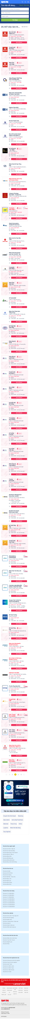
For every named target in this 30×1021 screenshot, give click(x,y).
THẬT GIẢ (26, 992)
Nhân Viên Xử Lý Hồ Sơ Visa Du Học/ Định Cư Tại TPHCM (15, 746)
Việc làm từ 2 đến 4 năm (8, 966)
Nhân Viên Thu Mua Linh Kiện (15, 571)
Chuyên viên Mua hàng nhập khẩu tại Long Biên (12, 48)
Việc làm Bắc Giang (7, 882)
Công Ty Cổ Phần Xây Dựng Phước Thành (16, 241)
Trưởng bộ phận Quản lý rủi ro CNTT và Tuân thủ (12, 208)
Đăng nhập (26, 5)
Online (20, 823)
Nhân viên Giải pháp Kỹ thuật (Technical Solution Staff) (14, 644)
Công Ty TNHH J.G (13, 151)
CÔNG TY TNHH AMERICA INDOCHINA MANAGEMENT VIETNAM (17, 95)
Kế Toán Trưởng (13, 614)
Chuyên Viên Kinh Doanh (9, 816)
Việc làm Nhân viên (7, 919)
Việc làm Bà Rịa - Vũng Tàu (9, 876)
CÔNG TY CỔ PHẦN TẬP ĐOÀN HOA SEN (17, 196)
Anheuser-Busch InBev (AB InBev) (17, 497)
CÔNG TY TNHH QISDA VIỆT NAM (16, 359)
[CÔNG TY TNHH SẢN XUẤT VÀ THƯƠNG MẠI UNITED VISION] (5, 675)
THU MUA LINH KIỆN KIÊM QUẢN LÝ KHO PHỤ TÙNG (15, 586)
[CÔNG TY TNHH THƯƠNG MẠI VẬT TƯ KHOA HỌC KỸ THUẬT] (5, 762)
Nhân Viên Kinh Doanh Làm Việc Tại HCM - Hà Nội (14, 253)
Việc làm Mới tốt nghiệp (8, 917)
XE (9, 992)
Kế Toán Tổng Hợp (12, 526)
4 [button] (18, 774)
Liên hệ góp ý (3, 1016)
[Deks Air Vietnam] (5, 617)
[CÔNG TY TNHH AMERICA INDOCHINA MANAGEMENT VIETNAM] (5, 95)
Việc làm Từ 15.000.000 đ (8, 901)
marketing (20, 816)
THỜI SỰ (4, 990)
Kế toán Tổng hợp (12, 628)
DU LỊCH (9, 994)
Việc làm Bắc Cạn (7, 880)
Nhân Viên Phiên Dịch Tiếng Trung (14, 312)
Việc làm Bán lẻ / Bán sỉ (8, 854)
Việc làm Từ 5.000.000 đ (8, 895)
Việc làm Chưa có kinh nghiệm (10, 962)
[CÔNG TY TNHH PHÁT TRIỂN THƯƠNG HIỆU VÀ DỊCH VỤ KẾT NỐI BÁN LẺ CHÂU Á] (5, 285)
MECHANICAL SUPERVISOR (12, 556)
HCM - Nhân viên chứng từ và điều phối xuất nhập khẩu (12, 730)
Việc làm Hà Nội (6, 871)
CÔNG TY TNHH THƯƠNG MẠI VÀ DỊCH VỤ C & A (17, 167)
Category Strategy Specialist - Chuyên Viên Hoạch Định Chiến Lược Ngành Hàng (15, 194)
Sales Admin (6, 819)
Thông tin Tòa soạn (5, 1012)
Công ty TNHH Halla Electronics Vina (17, 328)
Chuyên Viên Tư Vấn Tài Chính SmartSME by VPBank (15, 600)
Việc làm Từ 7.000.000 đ (8, 897)
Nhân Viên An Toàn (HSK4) (12, 464)
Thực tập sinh (6, 831)
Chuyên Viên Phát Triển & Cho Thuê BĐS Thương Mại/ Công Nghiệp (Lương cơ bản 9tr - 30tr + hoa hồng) (12, 541)
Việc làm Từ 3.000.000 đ (8, 893)
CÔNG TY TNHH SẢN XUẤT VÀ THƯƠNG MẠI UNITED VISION (17, 674)
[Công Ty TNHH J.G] (5, 150)
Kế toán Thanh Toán (14, 120)
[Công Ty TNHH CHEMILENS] (5, 255)
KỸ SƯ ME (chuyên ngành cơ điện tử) (11, 433)
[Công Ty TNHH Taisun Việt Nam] (5, 558)
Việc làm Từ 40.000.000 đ (9, 906)
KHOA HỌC (20, 990)
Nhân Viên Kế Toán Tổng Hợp (15, 164)
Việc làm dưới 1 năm (7, 964)
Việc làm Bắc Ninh (7, 884)
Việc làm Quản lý (6, 923)
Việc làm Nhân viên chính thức (10, 938)
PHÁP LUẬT (4, 994)
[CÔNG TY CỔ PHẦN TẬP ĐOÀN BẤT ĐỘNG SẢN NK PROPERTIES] (5, 630)
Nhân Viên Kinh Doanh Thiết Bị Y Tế (12, 760)
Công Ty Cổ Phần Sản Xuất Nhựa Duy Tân (17, 687)
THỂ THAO (20, 988)
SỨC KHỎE (20, 992)
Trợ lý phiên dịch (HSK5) (12, 418)
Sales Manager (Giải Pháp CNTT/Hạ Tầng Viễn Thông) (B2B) (15, 78)
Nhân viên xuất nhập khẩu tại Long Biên (12, 63)
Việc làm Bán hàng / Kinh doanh (10, 852)
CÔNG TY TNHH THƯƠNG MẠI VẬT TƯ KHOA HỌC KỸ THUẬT (17, 763)
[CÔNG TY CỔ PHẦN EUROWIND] (5, 123)
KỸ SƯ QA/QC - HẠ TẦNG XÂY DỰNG (12, 149)
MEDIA (4, 988)
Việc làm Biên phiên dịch (8, 860)
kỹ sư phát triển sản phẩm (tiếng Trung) (12, 449)
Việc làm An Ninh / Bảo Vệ (9, 848)
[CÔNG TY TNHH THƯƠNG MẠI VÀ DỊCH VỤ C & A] (5, 166)
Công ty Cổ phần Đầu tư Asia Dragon (17, 702)
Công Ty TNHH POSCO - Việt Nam (16, 646)
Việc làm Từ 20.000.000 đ (9, 902)
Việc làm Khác (6, 943)
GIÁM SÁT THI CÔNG (14, 672)
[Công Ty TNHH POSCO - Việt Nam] (5, 645)
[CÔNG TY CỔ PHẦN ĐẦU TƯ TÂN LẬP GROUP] (5, 313)
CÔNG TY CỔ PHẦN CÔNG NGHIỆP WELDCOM (16, 35)
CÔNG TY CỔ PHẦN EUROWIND (16, 122)
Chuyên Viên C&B (12, 699)
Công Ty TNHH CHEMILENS (15, 255)
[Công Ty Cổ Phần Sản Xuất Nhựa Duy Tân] (5, 688)
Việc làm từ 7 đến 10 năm (8, 969)
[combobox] (15, 9)
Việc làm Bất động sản (8, 858)
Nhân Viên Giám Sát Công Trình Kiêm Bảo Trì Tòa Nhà (12, 283)
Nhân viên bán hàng (15, 827)
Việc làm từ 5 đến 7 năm (8, 968)
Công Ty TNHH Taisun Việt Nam (16, 559)
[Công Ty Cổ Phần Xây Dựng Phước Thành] (5, 240)
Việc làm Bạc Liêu (7, 878)
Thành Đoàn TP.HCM (5, 1013)
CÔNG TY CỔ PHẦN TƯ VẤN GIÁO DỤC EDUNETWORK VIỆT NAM (17, 748)
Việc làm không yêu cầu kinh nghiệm (11, 960)
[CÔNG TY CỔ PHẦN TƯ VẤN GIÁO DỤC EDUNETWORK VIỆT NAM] (5, 747)
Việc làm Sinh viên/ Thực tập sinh (10, 915)
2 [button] (12, 774)
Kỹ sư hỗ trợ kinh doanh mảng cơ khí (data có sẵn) (15, 134)
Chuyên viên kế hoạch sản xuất (12, 372)
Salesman (5, 823)
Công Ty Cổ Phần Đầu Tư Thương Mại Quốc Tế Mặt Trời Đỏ (17, 344)
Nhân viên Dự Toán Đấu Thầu (15, 238)
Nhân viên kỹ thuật (12, 341)
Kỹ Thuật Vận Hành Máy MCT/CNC (12, 326)
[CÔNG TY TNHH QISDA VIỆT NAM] (5, 359)
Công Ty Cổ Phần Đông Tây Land (16, 270)
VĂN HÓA (15, 991)
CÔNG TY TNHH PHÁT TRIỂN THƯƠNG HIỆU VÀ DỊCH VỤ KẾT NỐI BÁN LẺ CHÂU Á (18, 285)
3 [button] (15, 774)
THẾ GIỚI (4, 992)
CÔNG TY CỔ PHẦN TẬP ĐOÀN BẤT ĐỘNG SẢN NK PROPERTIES (18, 631)
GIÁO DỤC (26, 988)
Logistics (5, 827)
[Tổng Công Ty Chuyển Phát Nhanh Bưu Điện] (5, 181)
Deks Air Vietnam (13, 616)
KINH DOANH (9, 988)
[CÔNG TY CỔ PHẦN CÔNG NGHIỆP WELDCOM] (5, 34)
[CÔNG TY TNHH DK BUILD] (5, 300)
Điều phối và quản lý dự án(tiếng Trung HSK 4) (12, 357)
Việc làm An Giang (7, 874)
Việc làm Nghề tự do (7, 941)
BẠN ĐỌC (26, 990)
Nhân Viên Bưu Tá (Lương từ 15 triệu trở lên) (15, 179)
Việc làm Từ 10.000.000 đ (8, 899)
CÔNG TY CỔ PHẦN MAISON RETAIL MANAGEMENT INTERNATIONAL (17, 717)
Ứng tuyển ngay (19, 42)
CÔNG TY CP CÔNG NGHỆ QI (15, 81)
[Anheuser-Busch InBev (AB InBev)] (5, 497)
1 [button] (9, 774)
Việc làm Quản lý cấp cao (8, 925)
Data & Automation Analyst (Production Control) (14, 224)
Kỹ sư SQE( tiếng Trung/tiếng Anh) (12, 387)
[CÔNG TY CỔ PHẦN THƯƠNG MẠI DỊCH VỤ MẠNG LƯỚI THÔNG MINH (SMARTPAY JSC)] (5, 602)
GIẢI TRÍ (15, 993)
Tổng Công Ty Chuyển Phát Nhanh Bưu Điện (17, 181)
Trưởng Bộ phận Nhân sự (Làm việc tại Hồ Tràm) (12, 268)
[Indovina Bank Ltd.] (5, 210)
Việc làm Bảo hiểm (7, 856)
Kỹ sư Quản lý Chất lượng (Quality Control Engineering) (15, 658)
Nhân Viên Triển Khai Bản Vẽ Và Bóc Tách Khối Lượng (15, 93)
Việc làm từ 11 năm (7, 971)
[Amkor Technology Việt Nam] (5, 225)
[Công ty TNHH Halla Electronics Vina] (5, 328)
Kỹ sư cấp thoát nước (17, 819)
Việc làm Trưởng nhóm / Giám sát (10, 921)
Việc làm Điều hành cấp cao (9, 927)
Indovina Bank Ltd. (13, 211)
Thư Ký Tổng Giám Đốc (14, 686)
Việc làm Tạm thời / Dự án (9, 940)
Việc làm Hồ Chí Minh (8, 873)
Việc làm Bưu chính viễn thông (10, 861)
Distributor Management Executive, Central (15, 495)
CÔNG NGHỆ (9, 990)
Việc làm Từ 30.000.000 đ (9, 904)
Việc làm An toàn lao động (9, 850)
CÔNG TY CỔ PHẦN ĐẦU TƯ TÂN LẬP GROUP (17, 314)
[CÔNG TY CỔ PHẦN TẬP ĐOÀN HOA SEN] (5, 195)
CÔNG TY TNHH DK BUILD (14, 299)
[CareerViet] (19, 983)
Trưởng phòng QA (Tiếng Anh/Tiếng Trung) (12, 479)
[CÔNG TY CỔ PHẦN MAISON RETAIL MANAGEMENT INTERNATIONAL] (5, 717)
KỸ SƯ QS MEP (12, 298)
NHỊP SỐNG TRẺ (15, 989)
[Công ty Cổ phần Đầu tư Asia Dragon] (5, 701)
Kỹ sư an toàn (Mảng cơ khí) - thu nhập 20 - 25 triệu (12, 32)
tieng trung (13, 823)
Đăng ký (21, 5)
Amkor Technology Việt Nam (15, 226)
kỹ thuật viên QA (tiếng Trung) (12, 403)
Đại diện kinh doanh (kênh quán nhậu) (14, 511)
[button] (25, 1)
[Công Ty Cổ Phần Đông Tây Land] (5, 269)
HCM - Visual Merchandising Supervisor (13, 715)
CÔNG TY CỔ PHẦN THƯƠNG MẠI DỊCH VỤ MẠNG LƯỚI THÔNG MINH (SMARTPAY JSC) (18, 603)
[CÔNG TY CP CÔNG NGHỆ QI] (5, 80)
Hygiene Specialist (14, 107)
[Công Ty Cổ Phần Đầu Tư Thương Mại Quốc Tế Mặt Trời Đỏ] (5, 343)
